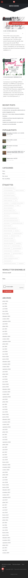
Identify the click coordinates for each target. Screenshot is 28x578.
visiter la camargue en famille (11, 258)
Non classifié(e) (7, 33)
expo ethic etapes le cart (9, 210)
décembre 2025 (6, 316)
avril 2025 (5, 333)
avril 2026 (5, 308)
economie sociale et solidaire (10, 198)
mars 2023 (5, 381)
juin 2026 (5, 303)
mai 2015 (5, 550)
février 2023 (6, 384)
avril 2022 (5, 409)
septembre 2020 (7, 442)
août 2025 (5, 323)
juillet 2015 (5, 545)
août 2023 (5, 371)
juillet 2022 (5, 401)
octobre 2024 (6, 339)
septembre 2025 (7, 321)
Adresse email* (7, 272)
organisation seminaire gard (10, 218)
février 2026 (6, 313)
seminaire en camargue (9, 240)
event (18, 205)
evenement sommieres (9, 205)
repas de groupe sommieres (10, 228)
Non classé (5, 176)
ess (16, 200)
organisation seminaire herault (11, 220)
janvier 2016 (6, 535)
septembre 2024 (7, 341)
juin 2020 (5, 447)
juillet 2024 (5, 344)
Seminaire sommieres (8, 243)
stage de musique (16, 245)
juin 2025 (5, 328)
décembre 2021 (6, 419)
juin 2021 (5, 434)
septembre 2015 (7, 542)
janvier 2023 (6, 386)
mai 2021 (5, 437)
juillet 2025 (5, 326)
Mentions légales (16, 564)
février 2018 (6, 484)
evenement (6, 203)
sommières (18, 243)
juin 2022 (5, 404)
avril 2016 (5, 527)
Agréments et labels (6, 564)
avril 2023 (5, 379)
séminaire (16, 250)
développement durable (9, 195)
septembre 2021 (7, 427)
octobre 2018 (6, 469)
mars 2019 (5, 459)
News (4, 171)
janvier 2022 (6, 417)
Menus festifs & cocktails (12, 139)
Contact (3, 566)
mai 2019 (5, 454)
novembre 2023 (6, 364)
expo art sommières (8, 208)
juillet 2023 (5, 374)
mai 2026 (5, 306)
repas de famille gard (17, 223)
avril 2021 (5, 439)
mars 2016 (5, 530)
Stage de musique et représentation (12, 77)
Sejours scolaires (18, 233)
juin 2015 (5, 547)
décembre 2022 (6, 389)
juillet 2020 (5, 444)
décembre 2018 (6, 464)
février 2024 (6, 356)
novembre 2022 (6, 391)
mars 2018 (5, 482)
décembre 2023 (6, 361)
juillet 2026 (5, 301)
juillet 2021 (5, 432)
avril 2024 (5, 351)
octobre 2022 (6, 394)
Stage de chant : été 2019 (12, 158)
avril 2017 (5, 510)
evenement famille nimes (17, 203)
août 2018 (5, 472)
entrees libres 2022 (8, 200)
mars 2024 (5, 354)
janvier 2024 (6, 359)
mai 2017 (5, 507)
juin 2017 (5, 505)
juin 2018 (5, 477)
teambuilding (7, 253)
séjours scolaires (8, 250)
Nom (4, 279)
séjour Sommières (17, 248)
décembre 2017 (6, 489)
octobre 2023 (6, 366)
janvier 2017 (6, 517)
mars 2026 (5, 311)
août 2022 (5, 399)
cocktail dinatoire (19, 190)
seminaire (6, 235)
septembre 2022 (7, 396)
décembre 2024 (6, 336)
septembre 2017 (7, 497)
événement (21, 263)
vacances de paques (17, 253)
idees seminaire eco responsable (11, 213)
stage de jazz (7, 245)
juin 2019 (5, 452)
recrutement (7, 223)
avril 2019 (5, 457)
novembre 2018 (6, 467)
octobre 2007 (6, 552)
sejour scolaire (7, 233)
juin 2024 (5, 346)
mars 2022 (5, 411)
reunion (17, 230)
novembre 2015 (6, 540)
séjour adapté (7, 248)
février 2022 (6, 414)
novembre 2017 (6, 492)
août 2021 (5, 429)
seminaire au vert (15, 235)
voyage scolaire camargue (10, 263)
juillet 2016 (5, 520)
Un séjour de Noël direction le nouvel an (11, 108)
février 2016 (6, 532)
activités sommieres (8, 190)
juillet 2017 (5, 502)
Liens (23, 564)
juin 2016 (5, 522)
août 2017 (5, 500)
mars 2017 (5, 512)
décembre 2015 (6, 537)
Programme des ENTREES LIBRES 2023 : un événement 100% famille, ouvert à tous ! (16, 152)
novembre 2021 (6, 422)
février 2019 (6, 462)
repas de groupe (7, 225)
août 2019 (5, 449)
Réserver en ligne (18, 23)
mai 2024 (5, 349)
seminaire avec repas (8, 238)
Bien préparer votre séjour (12, 145)
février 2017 (6, 515)
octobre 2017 (6, 494)
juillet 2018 (5, 474)
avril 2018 (5, 479)
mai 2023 (5, 376)
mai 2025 (5, 331)
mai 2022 (5, 406)
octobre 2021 (6, 424)
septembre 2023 (7, 369)
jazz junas (6, 215)
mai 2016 (5, 525)
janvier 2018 (6, 487)
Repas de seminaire (8, 230)
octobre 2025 (6, 318)
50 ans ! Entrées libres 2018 (10, 31)
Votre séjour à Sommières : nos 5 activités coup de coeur (15, 133)
